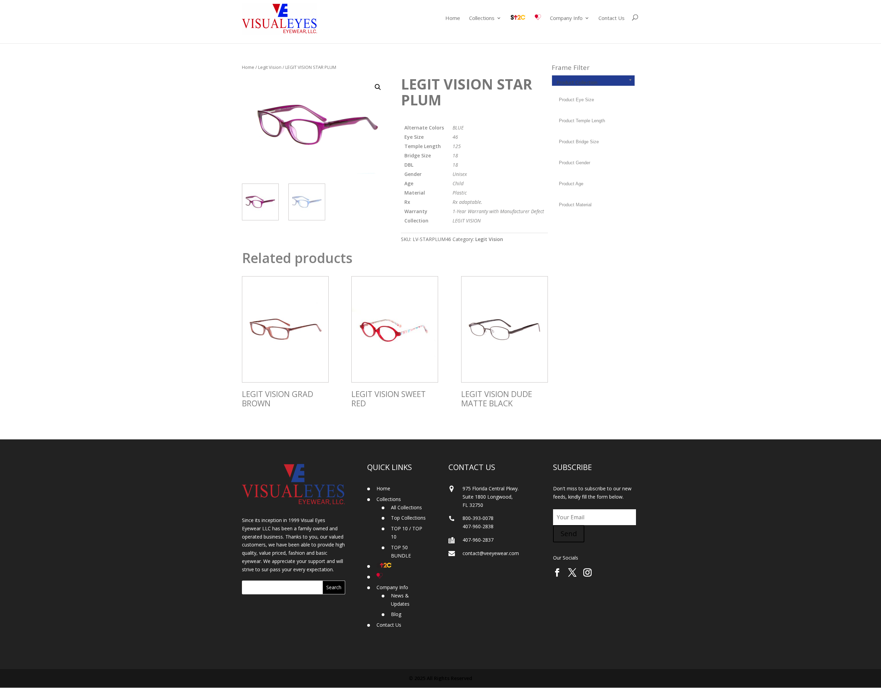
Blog (396, 614)
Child (458, 183)
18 (455, 155)
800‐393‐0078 (478, 518)
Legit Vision (270, 67)
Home (452, 18)
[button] (378, 87)
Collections (482, 18)
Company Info (566, 18)
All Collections (406, 507)
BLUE (458, 127)
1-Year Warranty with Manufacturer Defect (498, 211)
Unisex (460, 174)
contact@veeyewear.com (491, 553)
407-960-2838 (478, 526)
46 (455, 137)
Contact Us (611, 18)
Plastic (460, 192)
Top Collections (408, 517)
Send (569, 533)
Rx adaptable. (467, 202)
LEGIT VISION (467, 220)
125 (457, 146)
